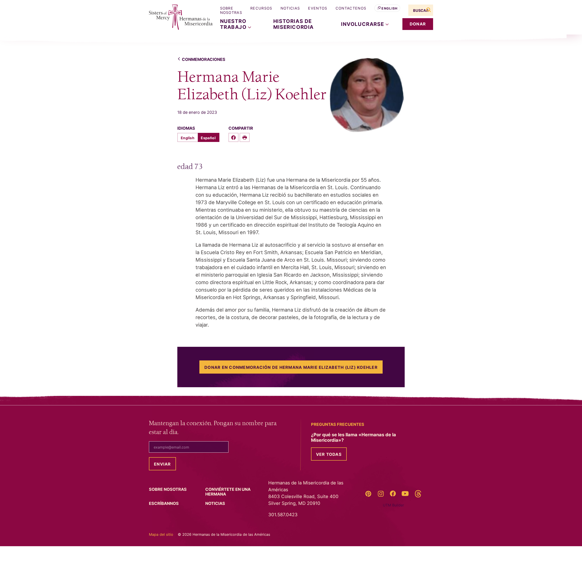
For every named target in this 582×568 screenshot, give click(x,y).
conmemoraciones (203, 59)
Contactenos (351, 8)
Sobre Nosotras (231, 10)
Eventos (317, 8)
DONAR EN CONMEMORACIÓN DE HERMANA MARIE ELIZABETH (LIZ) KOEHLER (291, 367)
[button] (365, 24)
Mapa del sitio (161, 534)
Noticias (290, 8)
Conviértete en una (228, 491)
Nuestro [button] (234, 24)
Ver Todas (329, 454)
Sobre (168, 489)
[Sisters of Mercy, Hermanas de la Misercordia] (177, 17)
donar (418, 24)
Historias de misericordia (293, 24)
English (389, 8)
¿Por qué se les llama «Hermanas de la (353, 437)
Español (208, 138)
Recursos (261, 8)
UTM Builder (393, 505)
